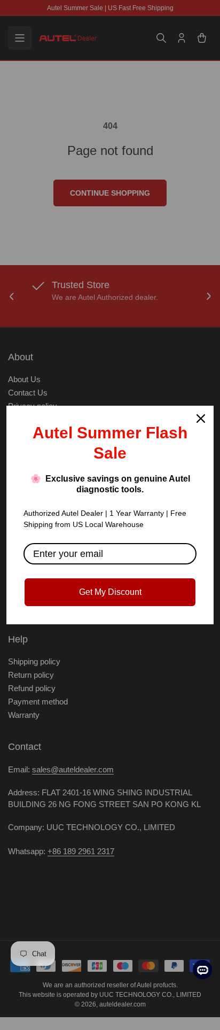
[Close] (201, 418)
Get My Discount (110, 592)
